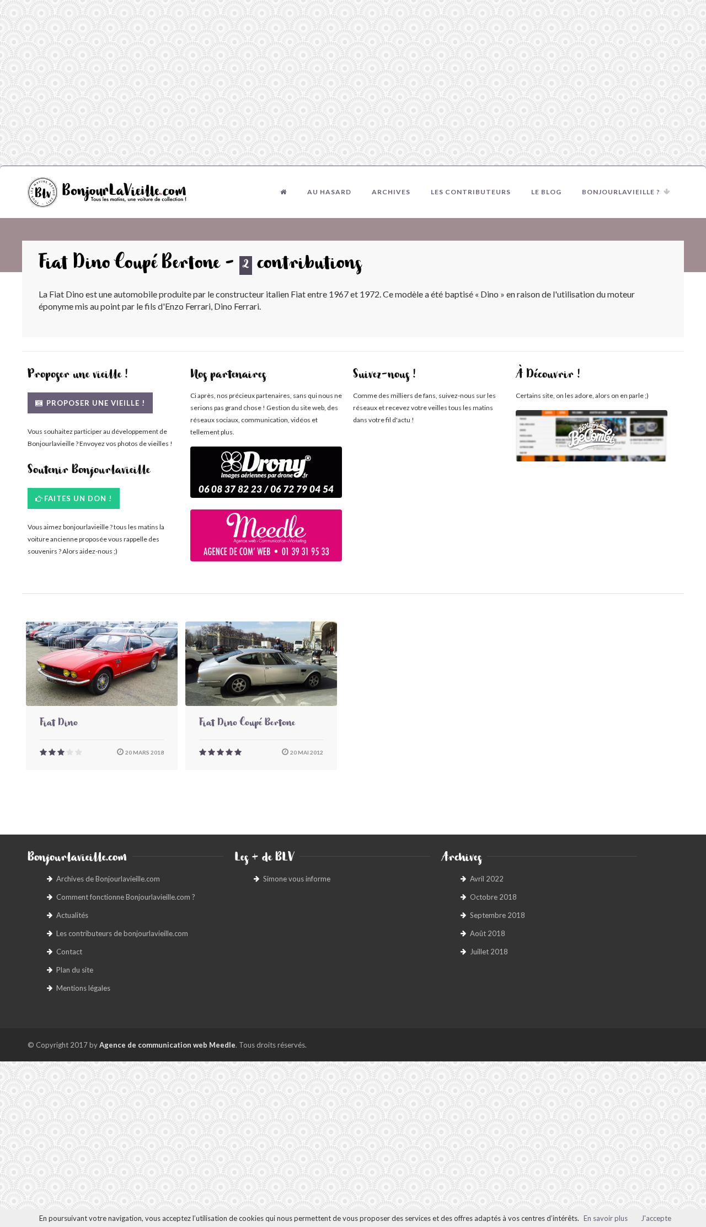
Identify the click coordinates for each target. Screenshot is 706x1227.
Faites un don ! (78, 498)
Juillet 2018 (489, 951)
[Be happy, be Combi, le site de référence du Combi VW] (591, 435)
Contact (69, 951)
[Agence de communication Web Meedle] (266, 540)
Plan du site (74, 969)
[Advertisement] (353, 83)
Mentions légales (83, 988)
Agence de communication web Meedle (167, 1044)
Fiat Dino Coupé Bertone (247, 724)
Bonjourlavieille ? (621, 192)
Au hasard (329, 192)
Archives (391, 192)
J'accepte (656, 1218)
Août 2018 (487, 933)
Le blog (546, 192)
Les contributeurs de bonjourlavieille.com (122, 933)
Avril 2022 (487, 878)
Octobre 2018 (493, 897)
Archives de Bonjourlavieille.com (108, 878)
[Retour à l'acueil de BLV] (283, 192)
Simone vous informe (296, 878)
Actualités (72, 915)
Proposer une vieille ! (94, 403)
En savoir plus (606, 1218)
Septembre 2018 (497, 915)
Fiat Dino (59, 724)
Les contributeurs (471, 192)
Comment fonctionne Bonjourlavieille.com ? (125, 897)
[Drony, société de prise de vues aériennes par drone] (266, 478)
